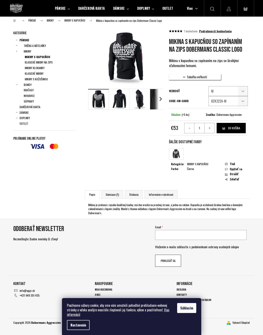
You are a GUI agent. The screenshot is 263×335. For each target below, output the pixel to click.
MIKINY (27, 51)
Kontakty (182, 294)
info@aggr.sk (27, 290)
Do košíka (234, 128)
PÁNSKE (24, 40)
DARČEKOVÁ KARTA (30, 107)
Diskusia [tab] (133, 194)
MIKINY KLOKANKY (34, 68)
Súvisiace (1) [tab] (112, 194)
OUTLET (24, 123)
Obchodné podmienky (187, 305)
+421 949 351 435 (30, 295)
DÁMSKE (24, 112)
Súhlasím (186, 308)
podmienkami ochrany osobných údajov (215, 247)
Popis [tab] (92, 194)
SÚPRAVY (29, 101)
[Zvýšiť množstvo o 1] (209, 128)
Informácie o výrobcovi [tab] (161, 194)
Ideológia (181, 289)
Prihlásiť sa (168, 260)
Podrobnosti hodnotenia (215, 31)
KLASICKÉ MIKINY (34, 73)
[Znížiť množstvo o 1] (189, 128)
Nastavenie (78, 325)
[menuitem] (62, 8)
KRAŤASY (29, 90)
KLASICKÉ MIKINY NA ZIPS (39, 62)
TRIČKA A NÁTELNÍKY (35, 45)
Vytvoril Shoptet (241, 322)
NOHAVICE (29, 95)
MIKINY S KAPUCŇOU (37, 57)
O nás (97, 294)
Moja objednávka (103, 289)
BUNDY (28, 84)
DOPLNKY (25, 118)
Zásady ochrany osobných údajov (194, 300)
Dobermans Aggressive (229, 114)
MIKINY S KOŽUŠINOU (36, 79)
